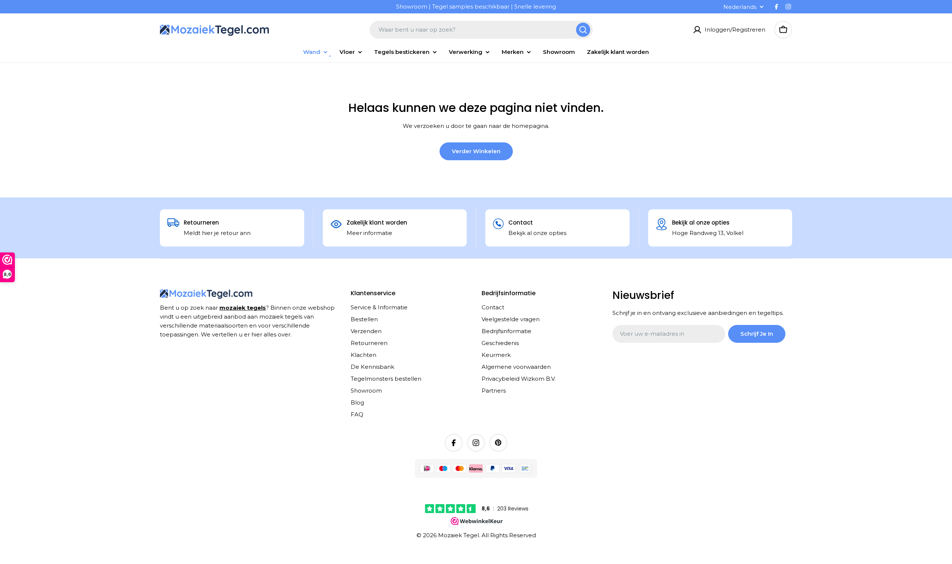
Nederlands (739, 7)
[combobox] (481, 30)
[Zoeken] (583, 30)
